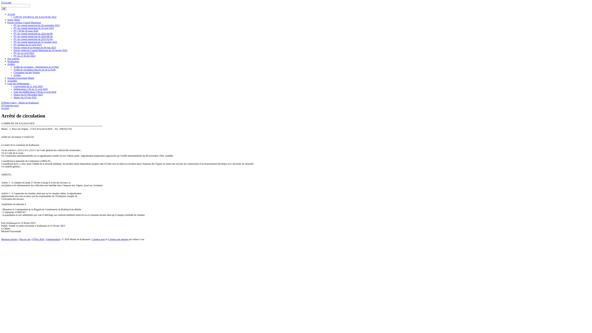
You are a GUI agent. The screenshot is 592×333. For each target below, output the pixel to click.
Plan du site (25, 239)
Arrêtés (10, 64)
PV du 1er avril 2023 (24, 53)
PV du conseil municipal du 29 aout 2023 (34, 28)
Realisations (13, 61)
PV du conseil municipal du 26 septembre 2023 (37, 25)
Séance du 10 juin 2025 (25, 97)
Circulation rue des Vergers (27, 72)
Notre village (13, 19)
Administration (53, 239)
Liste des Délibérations (18, 83)
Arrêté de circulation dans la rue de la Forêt (35, 69)
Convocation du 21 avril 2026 (28, 86)
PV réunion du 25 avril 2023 (27, 44)
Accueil (11, 14)
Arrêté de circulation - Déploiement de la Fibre (36, 67)
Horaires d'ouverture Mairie (20, 78)
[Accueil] (6, 2)
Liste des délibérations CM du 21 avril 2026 (35, 92)
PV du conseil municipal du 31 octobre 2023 (35, 42)
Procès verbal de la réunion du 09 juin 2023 (35, 47)
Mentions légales (9, 239)
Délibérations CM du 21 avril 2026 (31, 89)
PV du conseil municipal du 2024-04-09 (33, 33)
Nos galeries (13, 58)
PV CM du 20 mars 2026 (26, 31)
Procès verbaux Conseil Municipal (24, 22)
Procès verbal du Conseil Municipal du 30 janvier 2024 (40, 50)
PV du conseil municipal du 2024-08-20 (33, 36)
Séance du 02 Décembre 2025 (28, 94)
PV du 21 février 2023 (24, 56)
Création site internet (118, 239)
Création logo (98, 239)
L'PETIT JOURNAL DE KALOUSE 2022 (35, 17)
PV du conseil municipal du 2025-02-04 (33, 39)
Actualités (12, 81)
